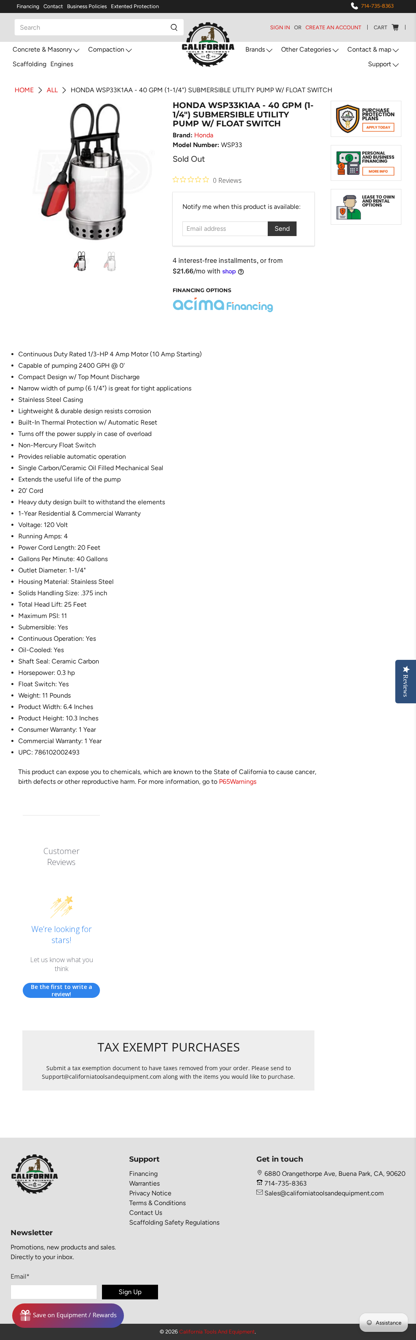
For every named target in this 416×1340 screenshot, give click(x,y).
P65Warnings (237, 781)
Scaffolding (29, 64)
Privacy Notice (150, 1193)
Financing (28, 6)
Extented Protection (135, 6)
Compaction (106, 49)
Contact (53, 6)
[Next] (151, 172)
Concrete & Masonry (42, 49)
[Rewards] (68, 1315)
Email (20, 1276)
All (52, 90)
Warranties (144, 1183)
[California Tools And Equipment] (208, 45)
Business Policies (87, 6)
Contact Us (145, 1212)
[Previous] (35, 172)
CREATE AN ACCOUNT (333, 27)
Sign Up (130, 1292)
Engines (61, 64)
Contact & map (369, 49)
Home (24, 90)
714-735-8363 (377, 6)
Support (379, 64)
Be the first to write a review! (61, 990)
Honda (203, 135)
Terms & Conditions (157, 1203)
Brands (255, 49)
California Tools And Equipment (217, 1331)
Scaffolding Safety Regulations (174, 1222)
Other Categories (306, 49)
